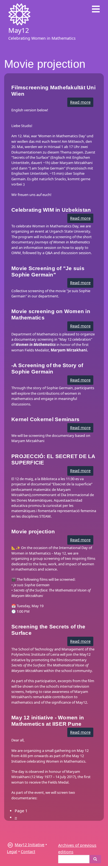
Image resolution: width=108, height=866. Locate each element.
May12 (18, 30)
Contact (28, 851)
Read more (81, 103)
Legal (12, 851)
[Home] (19, 14)
